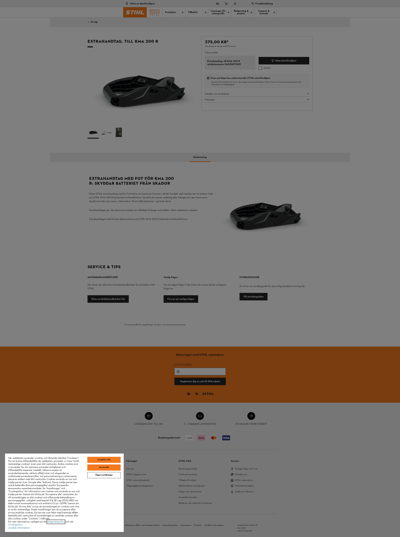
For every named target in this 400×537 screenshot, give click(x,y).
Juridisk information (19, 528)
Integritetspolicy (56, 522)
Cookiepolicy (15, 525)
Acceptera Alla (104, 459)
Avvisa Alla (104, 467)
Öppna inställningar (104, 475)
